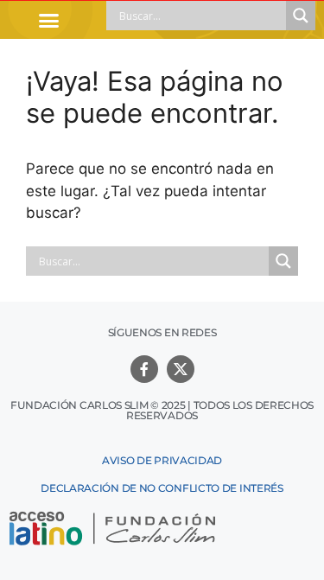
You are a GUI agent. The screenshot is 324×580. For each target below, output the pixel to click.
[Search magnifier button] (300, 15)
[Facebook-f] (144, 369)
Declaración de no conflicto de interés (162, 487)
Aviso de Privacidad (162, 460)
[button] (49, 19)
